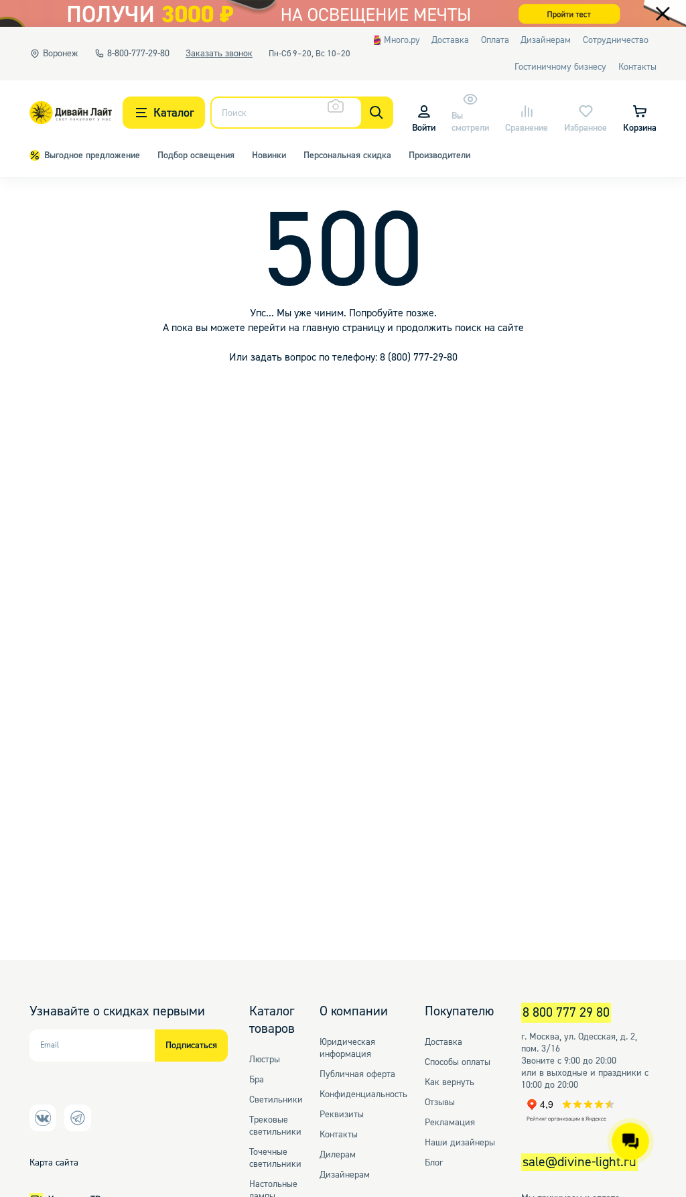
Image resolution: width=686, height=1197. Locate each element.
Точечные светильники (275, 1158)
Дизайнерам (345, 1175)
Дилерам (338, 1155)
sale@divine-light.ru (579, 1162)
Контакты (339, 1135)
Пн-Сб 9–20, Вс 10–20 (309, 53)
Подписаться (191, 1046)
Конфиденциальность (363, 1094)
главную (321, 327)
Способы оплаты (457, 1062)
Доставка (443, 1042)
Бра (256, 1080)
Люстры (264, 1060)
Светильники (276, 1100)
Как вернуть (449, 1082)
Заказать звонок (219, 54)
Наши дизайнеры (460, 1143)
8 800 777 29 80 (566, 1012)
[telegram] (42, 1118)
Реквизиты (342, 1115)
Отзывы (440, 1102)
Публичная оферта (357, 1074)
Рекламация (450, 1123)
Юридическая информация (347, 1048)
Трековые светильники (275, 1126)
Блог (434, 1163)
